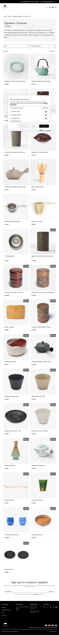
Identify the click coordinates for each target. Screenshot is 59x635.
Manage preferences (16, 120)
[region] (29, 113)
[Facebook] (47, 607)
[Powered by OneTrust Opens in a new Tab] (44, 130)
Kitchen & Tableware (17, 16)
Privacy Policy (36, 594)
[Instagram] (44, 607)
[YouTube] (56, 607)
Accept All (44, 126)
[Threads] (50, 607)
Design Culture (54, 631)
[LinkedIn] (53, 607)
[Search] (47, 7)
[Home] (5, 7)
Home (5, 16)
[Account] (50, 7)
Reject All (33, 126)
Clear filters (52, 51)
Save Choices (23, 126)
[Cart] (53, 7)
